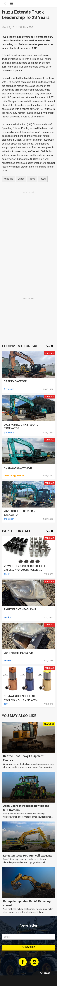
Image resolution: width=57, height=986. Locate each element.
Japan (21, 178)
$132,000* (9, 519)
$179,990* (9, 389)
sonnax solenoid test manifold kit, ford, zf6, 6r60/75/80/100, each (20, 699)
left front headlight (19, 652)
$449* (7, 574)
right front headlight (20, 609)
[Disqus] (28, 254)
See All (49, 346)
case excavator (15, 381)
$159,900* (9, 432)
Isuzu (43, 178)
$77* (6, 704)
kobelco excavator (18, 467)
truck (32, 178)
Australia (8, 178)
